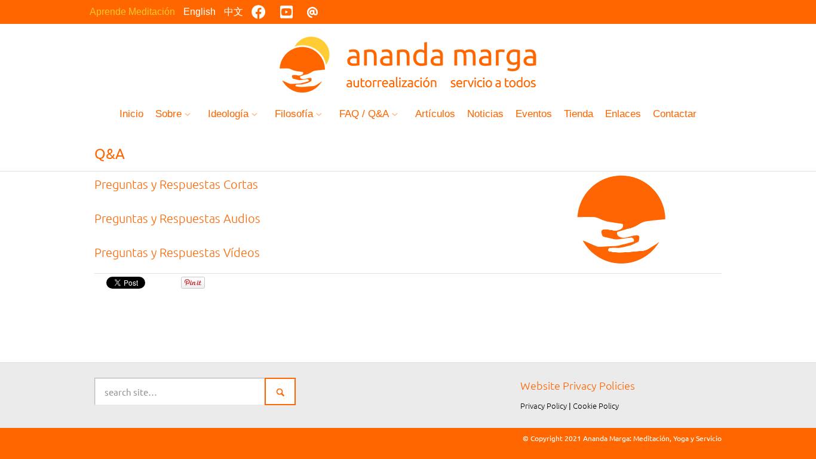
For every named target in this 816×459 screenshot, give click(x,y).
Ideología (228, 114)
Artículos (435, 114)
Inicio (131, 114)
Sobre (168, 114)
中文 (233, 12)
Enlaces (623, 114)
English (199, 12)
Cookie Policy (596, 405)
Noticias (485, 114)
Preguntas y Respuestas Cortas (176, 184)
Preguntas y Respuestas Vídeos (177, 252)
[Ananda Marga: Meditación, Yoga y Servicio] (408, 63)
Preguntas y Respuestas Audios (177, 218)
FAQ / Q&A (364, 114)
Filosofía (294, 114)
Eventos (534, 114)
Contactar (675, 114)
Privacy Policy (543, 405)
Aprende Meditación (132, 12)
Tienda (578, 114)
